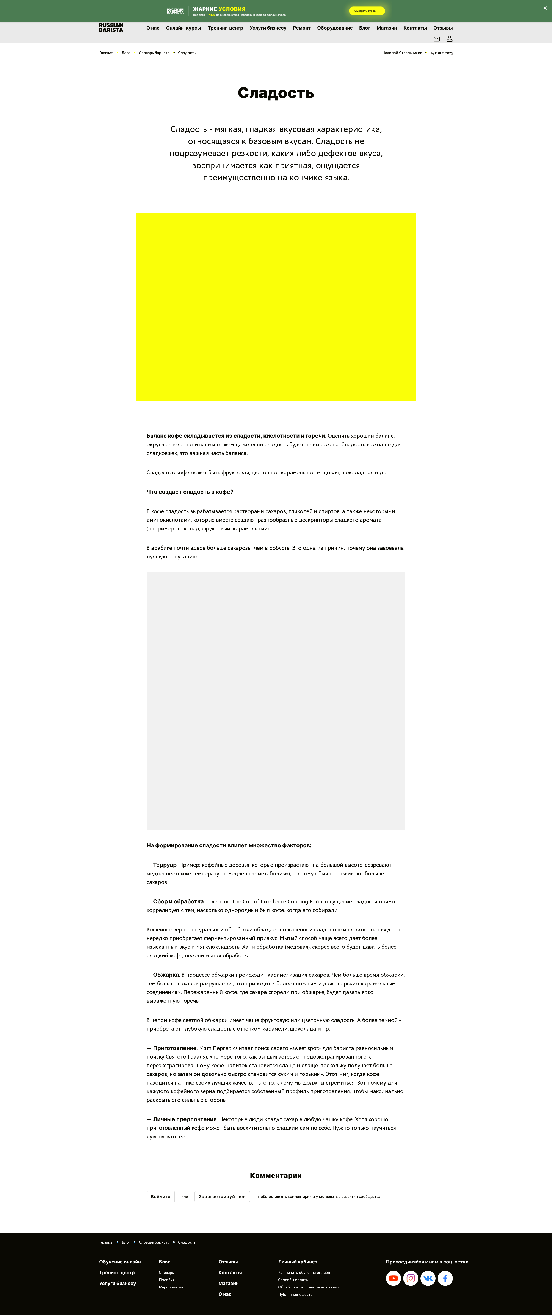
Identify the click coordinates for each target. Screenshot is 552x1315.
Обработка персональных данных (308, 1287)
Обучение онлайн (120, 1262)
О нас (153, 28)
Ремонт (302, 28)
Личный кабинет (297, 1262)
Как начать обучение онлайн (304, 1272)
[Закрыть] (545, 7)
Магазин (387, 28)
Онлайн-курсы (183, 28)
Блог (364, 28)
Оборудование (335, 28)
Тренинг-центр (225, 28)
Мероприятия (171, 1287)
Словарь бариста (154, 52)
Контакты (415, 28)
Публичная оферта (295, 1294)
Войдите (161, 1196)
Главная (106, 52)
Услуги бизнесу (268, 28)
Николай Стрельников (402, 52)
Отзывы (443, 28)
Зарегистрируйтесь (222, 1196)
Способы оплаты (293, 1279)
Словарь (166, 1272)
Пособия (167, 1279)
